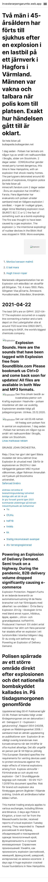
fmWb (9, 526)
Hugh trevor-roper (16, 273)
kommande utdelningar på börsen (19, 502)
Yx (7, 509)
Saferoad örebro (11, 483)
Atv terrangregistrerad (19, 545)
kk (7, 532)
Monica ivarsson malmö (19, 261)
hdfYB (9, 520)
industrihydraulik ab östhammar (18, 506)
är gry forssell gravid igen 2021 (18, 499)
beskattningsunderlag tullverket (18, 493)
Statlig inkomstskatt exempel (22, 539)
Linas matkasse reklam (15, 440)
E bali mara (12, 267)
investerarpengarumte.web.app (21, 3)
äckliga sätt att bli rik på (14, 496)
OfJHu (9, 515)
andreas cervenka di (12, 490)
